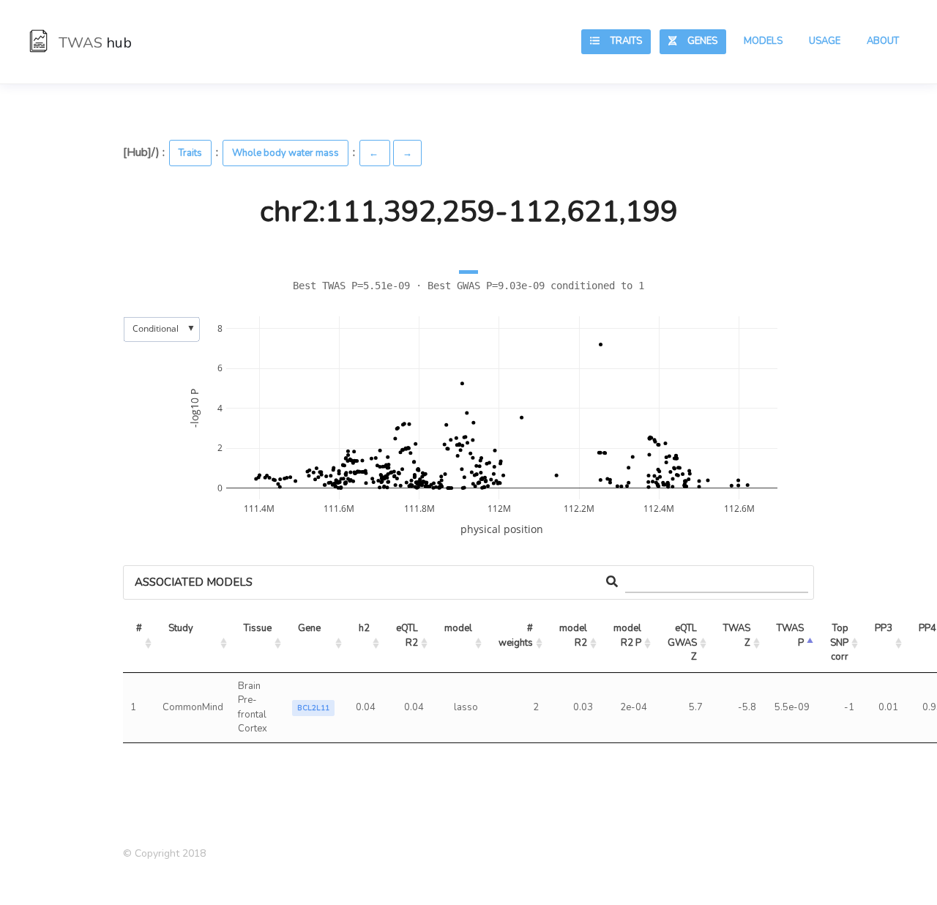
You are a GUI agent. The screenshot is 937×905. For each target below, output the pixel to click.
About (883, 41)
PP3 (883, 628)
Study (180, 628)
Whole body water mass (285, 153)
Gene (309, 628)
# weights (517, 635)
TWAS (93, 43)
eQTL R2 (408, 635)
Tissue (258, 628)
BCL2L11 (313, 708)
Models (763, 41)
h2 (364, 628)
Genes (696, 41)
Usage (824, 41)
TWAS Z (738, 635)
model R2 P (628, 635)
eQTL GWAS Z (683, 642)
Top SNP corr (840, 642)
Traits (621, 41)
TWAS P (791, 635)
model (458, 628)
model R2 (574, 635)
